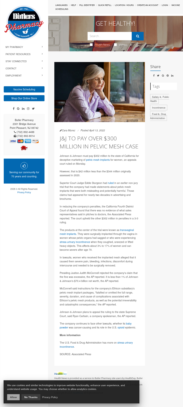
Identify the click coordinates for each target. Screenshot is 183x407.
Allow (13, 397)
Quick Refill (105, 5)
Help (73, 5)
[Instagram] (28, 108)
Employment (14, 75)
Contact (11, 68)
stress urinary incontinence (75, 242)
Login (165, 5)
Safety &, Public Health (159, 99)
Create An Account (147, 5)
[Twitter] (33, 108)
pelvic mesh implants (98, 159)
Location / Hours (124, 5)
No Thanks (31, 397)
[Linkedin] (23, 108)
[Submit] (138, 36)
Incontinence (158, 107)
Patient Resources (18, 54)
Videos (123, 44)
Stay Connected (16, 61)
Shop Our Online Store (24, 98)
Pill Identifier (87, 5)
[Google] (18, 108)
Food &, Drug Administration (158, 116)
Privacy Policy (24, 192)
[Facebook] (13, 108)
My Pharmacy (14, 47)
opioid (121, 327)
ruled (111, 183)
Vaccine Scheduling (24, 89)
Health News (102, 44)
